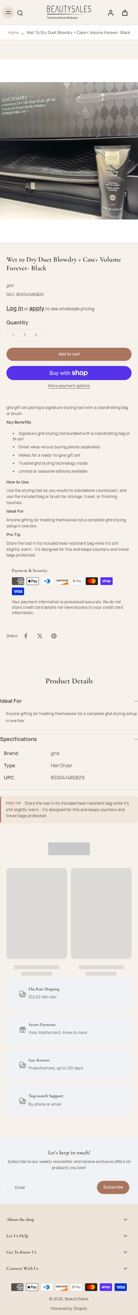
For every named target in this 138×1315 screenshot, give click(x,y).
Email (20, 1187)
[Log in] (110, 12)
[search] (20, 12)
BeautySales (76, 1299)
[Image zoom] (69, 150)
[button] (69, 354)
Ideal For (11, 700)
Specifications (18, 739)
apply (36, 308)
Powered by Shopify (69, 1308)
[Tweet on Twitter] (40, 636)
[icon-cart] (124, 12)
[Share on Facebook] (26, 636)
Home (13, 32)
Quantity (17, 322)
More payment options (69, 386)
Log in (14, 308)
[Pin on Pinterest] (54, 636)
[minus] (13, 335)
